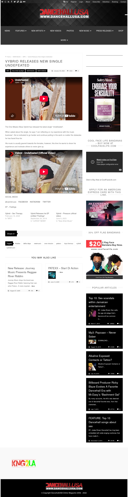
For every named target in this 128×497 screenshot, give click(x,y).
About (88, 1)
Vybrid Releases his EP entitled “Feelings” (40, 214)
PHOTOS (70, 30)
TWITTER (47, 202)
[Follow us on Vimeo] (2, 1)
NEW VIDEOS (55, 30)
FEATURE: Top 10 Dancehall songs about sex (102, 422)
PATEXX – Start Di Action (63, 268)
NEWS (7, 30)
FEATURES (19, 30)
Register (74, 1)
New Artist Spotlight (18, 71)
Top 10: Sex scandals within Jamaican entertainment (101, 302)
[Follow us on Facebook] (11, 1)
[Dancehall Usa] (64, 13)
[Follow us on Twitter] (14, 1)
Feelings (13, 207)
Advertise (105, 1)
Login (81, 1)
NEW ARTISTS (37, 30)
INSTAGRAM (35, 202)
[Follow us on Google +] (5, 1)
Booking (115, 1)
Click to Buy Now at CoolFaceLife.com (101, 179)
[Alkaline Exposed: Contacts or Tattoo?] (92, 366)
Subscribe (96, 1)
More (33, 286)
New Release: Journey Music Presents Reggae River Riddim (22, 272)
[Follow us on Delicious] (17, 1)
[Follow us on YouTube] (20, 1)
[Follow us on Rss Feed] (8, 1)
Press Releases (104, 30)
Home (66, 1)
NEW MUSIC (84, 30)
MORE (63, 40)
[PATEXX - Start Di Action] (52, 274)
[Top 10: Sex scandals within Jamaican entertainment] (92, 312)
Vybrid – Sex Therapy (13, 213)
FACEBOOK (23, 202)
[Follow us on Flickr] (24, 1)
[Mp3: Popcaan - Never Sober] (92, 341)
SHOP (120, 30)
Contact (123, 1)
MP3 (24, 57)
